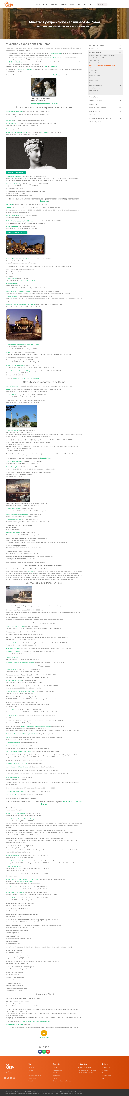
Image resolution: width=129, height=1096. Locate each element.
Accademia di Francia (13, 652)
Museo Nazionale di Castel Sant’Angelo (19, 371)
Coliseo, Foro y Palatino (27, 280)
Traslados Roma (44, 1038)
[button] (40, 1052)
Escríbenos (57, 75)
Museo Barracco (11, 874)
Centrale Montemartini (13, 866)
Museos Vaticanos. (12, 386)
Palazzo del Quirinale (13, 430)
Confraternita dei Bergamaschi (16, 791)
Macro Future (10, 887)
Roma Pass (52, 58)
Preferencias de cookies (85, 1072)
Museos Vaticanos (55, 53)
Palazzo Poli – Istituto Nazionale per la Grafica (21, 691)
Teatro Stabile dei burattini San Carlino (18, 751)
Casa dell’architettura (13, 743)
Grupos (72, 4)
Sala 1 (8, 737)
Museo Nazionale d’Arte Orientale (17, 861)
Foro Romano (17, 259)
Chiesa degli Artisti (12, 746)
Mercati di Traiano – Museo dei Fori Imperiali (20, 304)
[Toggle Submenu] (120, 45)
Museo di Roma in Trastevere (15, 365)
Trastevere (53, 66)
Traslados (64, 4)
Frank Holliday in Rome (24, 881)
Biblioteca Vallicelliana (13, 533)
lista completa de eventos (41, 1021)
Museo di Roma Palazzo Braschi (16, 132)
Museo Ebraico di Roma (14, 680)
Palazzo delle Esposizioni (14, 176)
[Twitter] (8, 1078)
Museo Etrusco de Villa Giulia (15, 813)
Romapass (43, 201)
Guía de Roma (81, 4)
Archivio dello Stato (12, 643)
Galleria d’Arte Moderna (14, 520)
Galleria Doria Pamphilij (13, 509)
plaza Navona (44, 132)
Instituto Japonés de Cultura (15, 626)
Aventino (30, 571)
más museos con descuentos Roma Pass (25, 378)
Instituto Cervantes (12, 657)
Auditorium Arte (11, 795)
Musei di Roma (26, 1021)
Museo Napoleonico (12, 855)
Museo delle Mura (12, 898)
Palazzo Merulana (12, 283)
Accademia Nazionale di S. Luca (16, 764)
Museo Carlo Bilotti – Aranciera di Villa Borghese (22, 879)
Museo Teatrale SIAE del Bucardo (17, 514)
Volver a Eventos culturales (15, 1024)
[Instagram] (14, 1078)
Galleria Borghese (11, 297)
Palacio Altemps (11, 278)
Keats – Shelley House (13, 467)
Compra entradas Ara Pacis (16, 232)
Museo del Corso (11, 710)
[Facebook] (5, 1078)
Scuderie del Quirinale (13, 184)
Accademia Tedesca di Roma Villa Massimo (20, 663)
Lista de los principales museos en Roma (44, 104)
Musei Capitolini (11, 123)
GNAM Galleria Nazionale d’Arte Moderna (19, 221)
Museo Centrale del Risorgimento (17, 767)
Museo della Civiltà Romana (15, 892)
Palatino (26, 259)
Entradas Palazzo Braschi (15, 172)
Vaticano (45, 4)
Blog (90, 4)
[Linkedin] (11, 1078)
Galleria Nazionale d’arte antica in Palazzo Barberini (23, 345)
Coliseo (37, 4)
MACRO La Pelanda (12, 215)
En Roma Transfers (15, 62)
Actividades (54, 4)
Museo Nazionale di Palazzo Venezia (18, 291)
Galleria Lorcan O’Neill (13, 777)
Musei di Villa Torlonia (13, 395)
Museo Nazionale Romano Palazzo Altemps (20, 819)
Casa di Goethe (11, 669)
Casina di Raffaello (12, 715)
